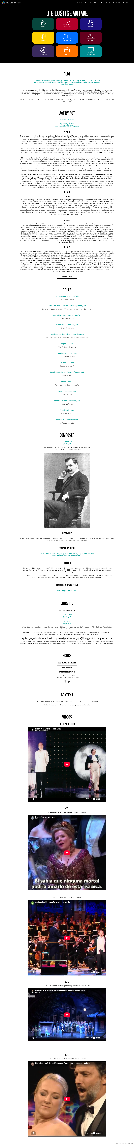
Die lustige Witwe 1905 (67, 591)
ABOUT (129, 3)
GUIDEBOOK (93, 3)
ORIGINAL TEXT (67, 277)
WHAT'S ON (81, 3)
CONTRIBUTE (118, 3)
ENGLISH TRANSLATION (67, 610)
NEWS (108, 3)
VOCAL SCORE (67, 667)
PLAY (102, 3)
